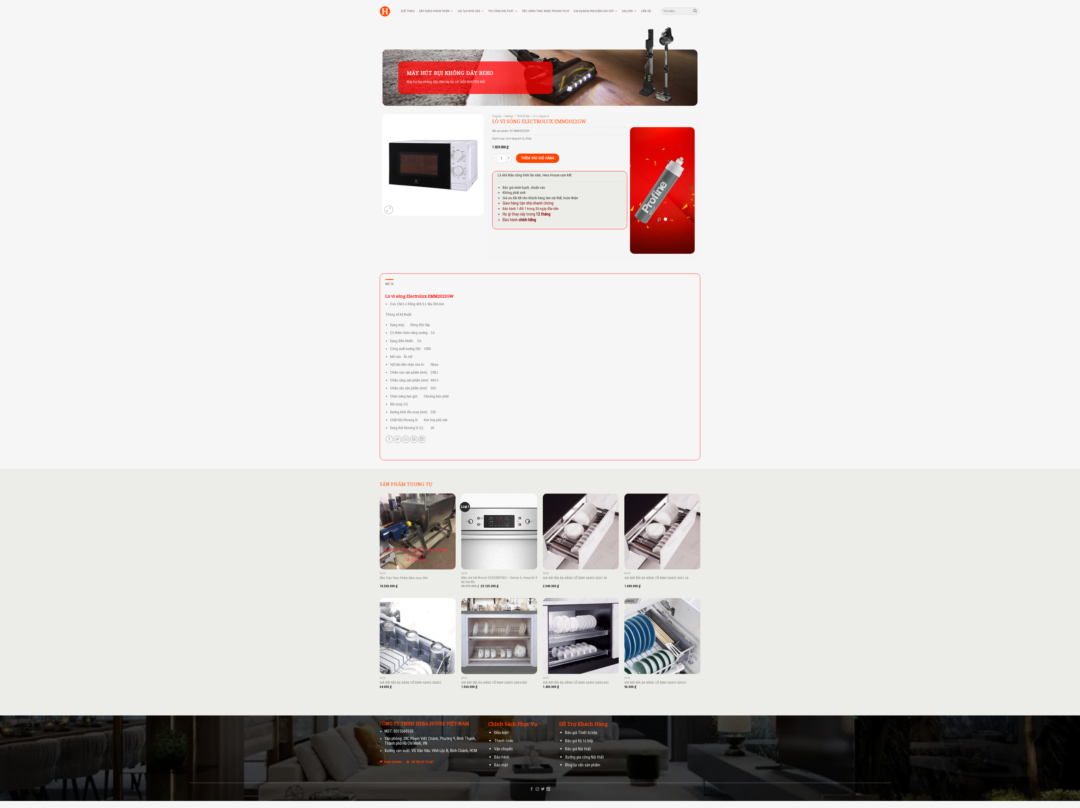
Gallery (627, 11)
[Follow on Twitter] (542, 789)
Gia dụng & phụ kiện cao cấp (593, 11)
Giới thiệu (408, 11)
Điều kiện (501, 732)
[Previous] (638, 190)
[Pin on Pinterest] (413, 439)
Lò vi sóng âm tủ (541, 116)
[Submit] (695, 11)
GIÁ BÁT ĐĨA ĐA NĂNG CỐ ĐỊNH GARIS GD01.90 (575, 578)
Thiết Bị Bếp (523, 116)
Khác (529, 138)
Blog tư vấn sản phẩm (582, 765)
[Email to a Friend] (405, 439)
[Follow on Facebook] (532, 789)
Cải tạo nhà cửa (469, 11)
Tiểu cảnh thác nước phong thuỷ (545, 11)
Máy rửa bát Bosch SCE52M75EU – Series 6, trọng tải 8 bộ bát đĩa (499, 580)
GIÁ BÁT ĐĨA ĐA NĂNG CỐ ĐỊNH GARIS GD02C (411, 682)
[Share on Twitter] (397, 439)
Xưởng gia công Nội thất (584, 757)
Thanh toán (503, 741)
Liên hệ (646, 11)
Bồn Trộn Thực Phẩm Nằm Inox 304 (404, 578)
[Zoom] (388, 209)
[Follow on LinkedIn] (548, 789)
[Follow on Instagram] (537, 789)
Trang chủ (496, 116)
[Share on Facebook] (389, 439)
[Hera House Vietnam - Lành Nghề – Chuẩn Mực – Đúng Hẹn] (385, 11)
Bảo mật (501, 765)
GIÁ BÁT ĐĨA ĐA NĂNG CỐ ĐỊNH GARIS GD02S (655, 682)
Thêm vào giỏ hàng (538, 158)
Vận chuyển (503, 749)
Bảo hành (501, 757)
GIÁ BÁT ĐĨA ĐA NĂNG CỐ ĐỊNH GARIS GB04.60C (576, 682)
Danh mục (509, 116)
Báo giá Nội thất (578, 749)
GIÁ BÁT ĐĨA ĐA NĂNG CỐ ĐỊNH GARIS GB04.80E (494, 682)
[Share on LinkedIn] (422, 439)
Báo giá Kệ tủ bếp (579, 741)
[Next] (686, 190)
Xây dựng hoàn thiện (434, 11)
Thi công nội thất (501, 11)
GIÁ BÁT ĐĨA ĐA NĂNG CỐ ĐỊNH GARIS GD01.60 (656, 578)
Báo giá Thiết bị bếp (581, 732)
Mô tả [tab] (389, 284)
